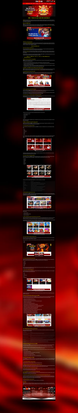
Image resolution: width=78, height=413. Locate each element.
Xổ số (47, 3)
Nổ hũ (39, 3)
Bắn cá (29, 3)
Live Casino (37, 3)
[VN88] (39, 1)
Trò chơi (45, 3)
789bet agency (49, 25)
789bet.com (28, 56)
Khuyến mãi (50, 3)
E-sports (34, 3)
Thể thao (42, 3)
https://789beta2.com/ (46, 56)
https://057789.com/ (27, 57)
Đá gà (31, 3)
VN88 (27, 3)
